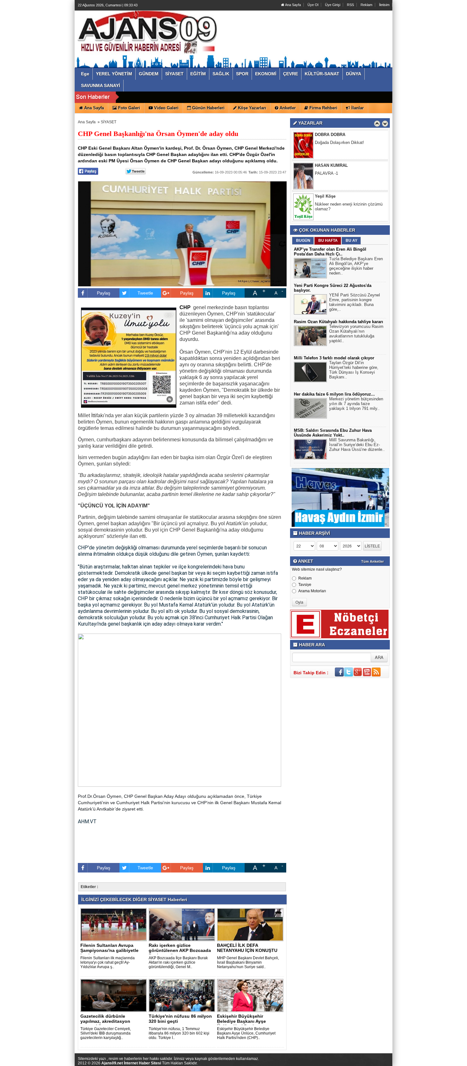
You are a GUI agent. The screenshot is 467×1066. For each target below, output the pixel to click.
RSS (350, 5)
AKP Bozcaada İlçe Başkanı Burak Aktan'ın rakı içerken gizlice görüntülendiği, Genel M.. (178, 962)
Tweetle (145, 292)
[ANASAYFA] (147, 33)
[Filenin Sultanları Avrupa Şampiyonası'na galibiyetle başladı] (114, 924)
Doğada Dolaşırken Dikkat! (339, 132)
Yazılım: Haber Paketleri (354, 1061)
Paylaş (103, 292)
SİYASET (108, 122)
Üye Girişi (332, 5)
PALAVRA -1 (326, 163)
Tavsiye (304, 584)
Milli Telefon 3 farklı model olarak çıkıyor (334, 358)
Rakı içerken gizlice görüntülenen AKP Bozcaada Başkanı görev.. (180, 950)
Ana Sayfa (292, 5)
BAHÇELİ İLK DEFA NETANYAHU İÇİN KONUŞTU (247, 948)
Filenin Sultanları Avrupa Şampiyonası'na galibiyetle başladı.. (109, 950)
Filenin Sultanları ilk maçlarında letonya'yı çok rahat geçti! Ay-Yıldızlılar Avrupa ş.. (107, 962)
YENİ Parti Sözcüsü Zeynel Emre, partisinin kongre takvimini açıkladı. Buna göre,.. (354, 302)
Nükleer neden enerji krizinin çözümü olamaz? (348, 196)
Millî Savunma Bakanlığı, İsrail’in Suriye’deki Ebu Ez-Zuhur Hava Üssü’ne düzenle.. (357, 445)
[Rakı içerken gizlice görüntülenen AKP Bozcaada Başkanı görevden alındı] (183, 924)
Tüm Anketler (372, 561)
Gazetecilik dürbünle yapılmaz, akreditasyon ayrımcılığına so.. (105, 1021)
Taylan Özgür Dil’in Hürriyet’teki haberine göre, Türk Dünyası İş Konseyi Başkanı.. (353, 369)
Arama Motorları (312, 591)
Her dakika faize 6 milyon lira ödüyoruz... (334, 394)
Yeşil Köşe (325, 186)
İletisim (384, 5)
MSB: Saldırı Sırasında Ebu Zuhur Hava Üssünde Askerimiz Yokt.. (333, 433)
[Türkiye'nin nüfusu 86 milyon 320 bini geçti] (183, 995)
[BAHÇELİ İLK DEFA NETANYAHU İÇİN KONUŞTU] (251, 924)
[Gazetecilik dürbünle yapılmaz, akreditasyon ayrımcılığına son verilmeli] (114, 995)
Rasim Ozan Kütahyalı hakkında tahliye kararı (338, 321)
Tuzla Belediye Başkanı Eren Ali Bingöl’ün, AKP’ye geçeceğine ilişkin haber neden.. (356, 265)
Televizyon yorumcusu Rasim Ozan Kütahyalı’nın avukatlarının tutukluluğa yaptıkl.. (356, 333)
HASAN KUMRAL (331, 155)
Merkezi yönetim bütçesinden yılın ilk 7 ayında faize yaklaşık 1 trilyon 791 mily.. (356, 404)
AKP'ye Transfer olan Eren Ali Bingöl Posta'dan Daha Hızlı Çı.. (330, 251)
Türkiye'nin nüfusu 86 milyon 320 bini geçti (180, 1019)
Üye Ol (313, 5)
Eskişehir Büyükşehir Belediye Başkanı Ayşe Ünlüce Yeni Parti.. (241, 1021)
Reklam (366, 5)
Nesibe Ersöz (328, 216)
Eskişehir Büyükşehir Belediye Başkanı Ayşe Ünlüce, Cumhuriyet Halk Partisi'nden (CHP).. (246, 1033)
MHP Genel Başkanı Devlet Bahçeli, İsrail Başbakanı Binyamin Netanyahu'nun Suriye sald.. (248, 962)
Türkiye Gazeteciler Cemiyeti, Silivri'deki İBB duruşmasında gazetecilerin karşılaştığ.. (105, 1033)
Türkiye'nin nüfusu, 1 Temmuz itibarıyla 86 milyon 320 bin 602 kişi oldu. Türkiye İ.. (179, 1033)
